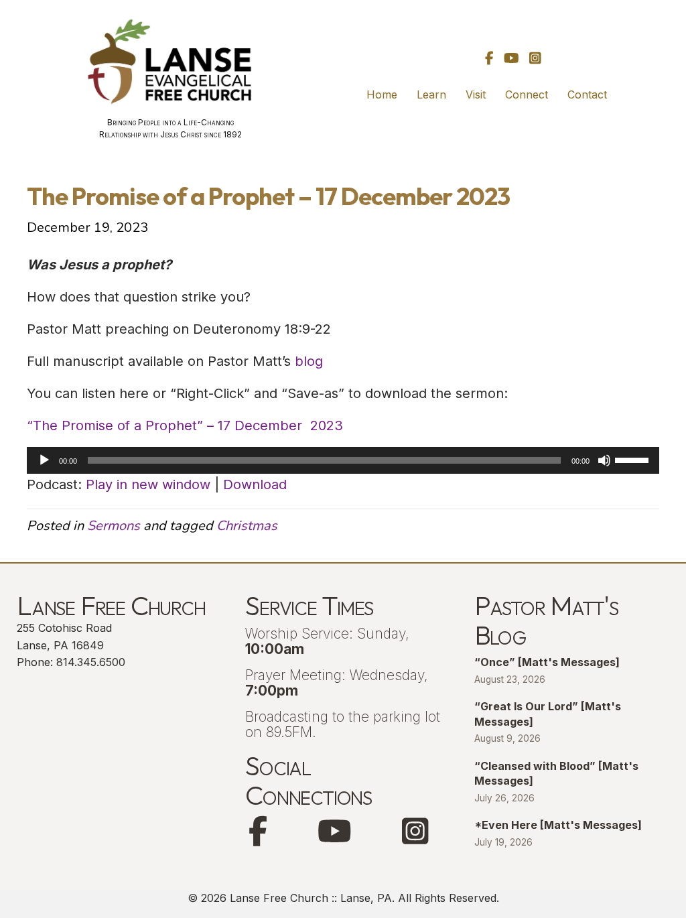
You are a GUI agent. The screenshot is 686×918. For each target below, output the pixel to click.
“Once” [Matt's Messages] (547, 662)
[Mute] (604, 460)
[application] (343, 460)
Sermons (113, 526)
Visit (476, 94)
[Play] (44, 460)
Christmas (246, 526)
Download (255, 484)
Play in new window (148, 484)
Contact (587, 94)
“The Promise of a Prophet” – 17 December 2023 (185, 425)
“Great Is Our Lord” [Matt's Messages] (547, 714)
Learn (431, 94)
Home (381, 94)
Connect (526, 94)
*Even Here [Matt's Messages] (558, 825)
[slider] (634, 459)
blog (309, 361)
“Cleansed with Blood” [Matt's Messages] (556, 773)
